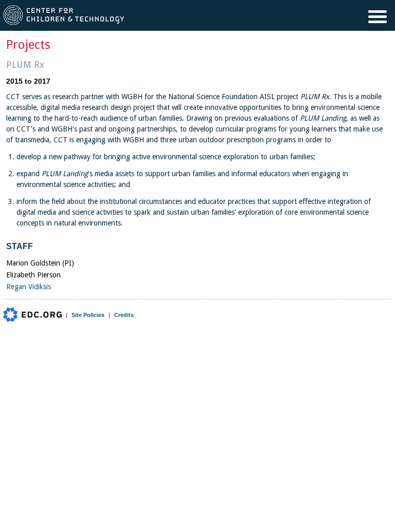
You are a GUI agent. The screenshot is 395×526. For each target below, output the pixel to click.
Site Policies (87, 315)
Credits (124, 315)
